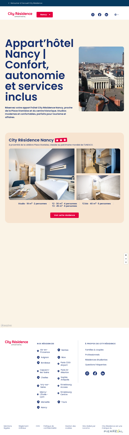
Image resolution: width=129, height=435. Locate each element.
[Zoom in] (126, 255)
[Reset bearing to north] (126, 262)
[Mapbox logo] (6, 325)
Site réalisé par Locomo (89, 427)
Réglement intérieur (23, 427)
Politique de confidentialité (50, 427)
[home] (20, 14)
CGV (38, 426)
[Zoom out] (126, 259)
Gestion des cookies (70, 427)
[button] (45, 14)
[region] (64, 290)
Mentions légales (8, 427)
